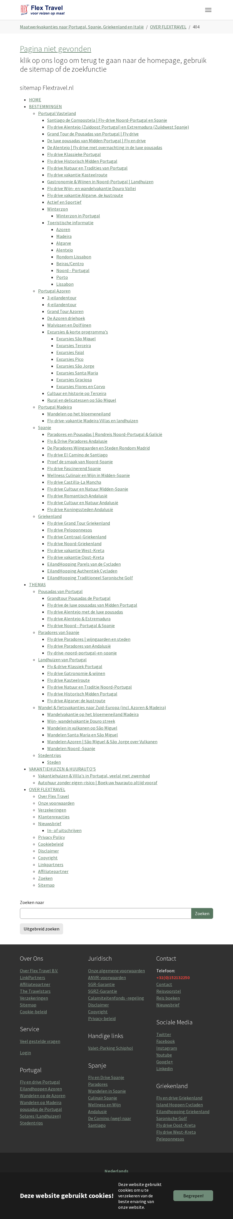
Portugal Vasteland (57, 113)
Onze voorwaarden (56, 803)
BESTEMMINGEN (45, 106)
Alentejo (64, 250)
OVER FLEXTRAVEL (47, 789)
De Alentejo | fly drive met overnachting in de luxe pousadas (104, 147)
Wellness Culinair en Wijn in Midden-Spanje (88, 475)
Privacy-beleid (102, 1018)
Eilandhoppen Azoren (41, 1089)
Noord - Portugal (73, 270)
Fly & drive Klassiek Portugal (74, 666)
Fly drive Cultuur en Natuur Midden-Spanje (87, 489)
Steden (54, 762)
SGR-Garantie (101, 984)
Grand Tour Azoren (65, 311)
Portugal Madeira (55, 407)
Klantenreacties (54, 816)
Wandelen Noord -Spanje (71, 748)
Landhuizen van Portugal (62, 659)
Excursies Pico (70, 359)
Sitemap (46, 885)
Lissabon (65, 284)
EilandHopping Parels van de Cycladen (84, 564)
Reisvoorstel (168, 991)
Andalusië (97, 1111)
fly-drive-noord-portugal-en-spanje (82, 653)
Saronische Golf (171, 1118)
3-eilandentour (61, 297)
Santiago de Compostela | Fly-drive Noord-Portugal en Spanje (107, 120)
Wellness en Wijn (104, 1104)
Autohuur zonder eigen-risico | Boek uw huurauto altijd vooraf (97, 782)
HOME (35, 99)
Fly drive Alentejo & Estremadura (79, 618)
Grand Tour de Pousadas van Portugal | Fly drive (93, 134)
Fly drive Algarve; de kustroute (76, 700)
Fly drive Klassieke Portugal (74, 154)
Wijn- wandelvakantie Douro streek (81, 721)
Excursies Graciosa (74, 379)
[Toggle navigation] (208, 10)
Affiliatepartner (53, 871)
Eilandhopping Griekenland (182, 1111)
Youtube (164, 1055)
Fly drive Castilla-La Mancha (74, 482)
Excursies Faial (70, 352)
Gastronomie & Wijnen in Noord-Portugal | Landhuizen (100, 181)
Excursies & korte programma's (77, 332)
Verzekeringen (52, 810)
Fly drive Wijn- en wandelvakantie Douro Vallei (91, 188)
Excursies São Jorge (75, 366)
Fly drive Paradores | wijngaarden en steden (88, 639)
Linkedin (164, 1068)
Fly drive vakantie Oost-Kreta (75, 557)
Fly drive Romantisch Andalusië (77, 496)
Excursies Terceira (73, 345)
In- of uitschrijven (64, 830)
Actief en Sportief (64, 202)
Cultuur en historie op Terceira (76, 393)
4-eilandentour (61, 304)
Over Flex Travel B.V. (39, 970)
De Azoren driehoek (66, 318)
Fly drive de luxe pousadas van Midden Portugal (92, 605)
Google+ (164, 1061)
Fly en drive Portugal (40, 1082)
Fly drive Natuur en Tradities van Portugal (87, 168)
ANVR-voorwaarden (107, 977)
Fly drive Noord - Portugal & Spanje (81, 625)
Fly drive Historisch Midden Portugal (82, 161)
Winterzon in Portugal (78, 216)
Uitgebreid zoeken (41, 929)
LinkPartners (32, 977)
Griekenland (50, 516)
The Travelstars (35, 991)
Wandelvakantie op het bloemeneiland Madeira (93, 714)
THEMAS (37, 584)
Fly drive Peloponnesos (69, 530)
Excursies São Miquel (76, 338)
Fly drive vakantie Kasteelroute (77, 175)
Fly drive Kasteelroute (68, 680)
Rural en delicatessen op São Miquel (81, 400)
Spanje (44, 427)
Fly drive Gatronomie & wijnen (76, 673)
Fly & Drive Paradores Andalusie (77, 441)
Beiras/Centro (70, 263)
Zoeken (45, 878)
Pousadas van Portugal (60, 591)
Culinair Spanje (102, 1098)
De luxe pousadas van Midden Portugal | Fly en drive (96, 140)
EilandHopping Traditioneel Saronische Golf (90, 577)
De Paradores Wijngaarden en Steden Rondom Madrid (98, 448)
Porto (62, 277)
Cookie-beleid (33, 1011)
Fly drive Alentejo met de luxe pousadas (85, 612)
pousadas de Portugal (41, 1109)
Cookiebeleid (50, 844)
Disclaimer (48, 851)
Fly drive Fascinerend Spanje (74, 468)
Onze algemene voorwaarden (116, 970)
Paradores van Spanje (58, 632)
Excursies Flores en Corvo (80, 386)
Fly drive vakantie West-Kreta (75, 550)
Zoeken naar (32, 902)
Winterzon (57, 209)
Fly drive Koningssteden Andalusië (80, 509)
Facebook (165, 1041)
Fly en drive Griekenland (179, 1098)
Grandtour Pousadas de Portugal (79, 598)
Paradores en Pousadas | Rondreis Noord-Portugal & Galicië (104, 434)
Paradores (98, 1084)
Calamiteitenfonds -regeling (116, 998)
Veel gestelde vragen (40, 1041)
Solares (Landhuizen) (40, 1116)
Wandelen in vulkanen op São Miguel (82, 728)
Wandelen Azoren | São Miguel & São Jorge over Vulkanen (102, 741)
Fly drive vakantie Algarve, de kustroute (85, 195)
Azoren (63, 229)
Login (25, 1052)
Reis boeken (168, 998)
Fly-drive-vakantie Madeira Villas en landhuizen (92, 420)
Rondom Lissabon (73, 257)
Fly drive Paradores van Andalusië (79, 646)
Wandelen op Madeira (40, 1102)
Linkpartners (50, 864)
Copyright (48, 857)
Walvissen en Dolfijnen (69, 325)
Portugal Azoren (54, 291)
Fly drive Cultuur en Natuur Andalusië (82, 502)
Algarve (63, 243)
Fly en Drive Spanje (106, 1077)
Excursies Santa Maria (77, 373)
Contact (164, 984)
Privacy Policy (51, 837)
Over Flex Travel (53, 796)
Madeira (64, 236)
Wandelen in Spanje (107, 1091)
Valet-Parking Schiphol (110, 1048)
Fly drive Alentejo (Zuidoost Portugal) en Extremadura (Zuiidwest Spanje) (118, 127)
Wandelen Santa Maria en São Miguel (82, 735)
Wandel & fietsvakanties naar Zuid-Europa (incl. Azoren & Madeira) (102, 707)
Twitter (163, 1034)
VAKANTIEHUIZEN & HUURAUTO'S (62, 769)
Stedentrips (49, 755)
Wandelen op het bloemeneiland (79, 414)
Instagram (166, 1048)
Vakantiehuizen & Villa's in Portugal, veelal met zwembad (94, 776)
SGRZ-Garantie (102, 991)
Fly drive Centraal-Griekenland (76, 537)
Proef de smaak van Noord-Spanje (80, 461)
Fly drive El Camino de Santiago (77, 455)
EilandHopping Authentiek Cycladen (82, 571)
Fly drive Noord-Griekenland (74, 543)
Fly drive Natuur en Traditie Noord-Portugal (89, 687)
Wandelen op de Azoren (42, 1095)
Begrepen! (193, 1196)
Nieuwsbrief (49, 823)
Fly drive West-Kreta (176, 1132)
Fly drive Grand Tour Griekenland (78, 523)
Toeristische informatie (70, 222)
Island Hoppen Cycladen (179, 1104)
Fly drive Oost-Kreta (175, 1125)
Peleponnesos (170, 1139)
